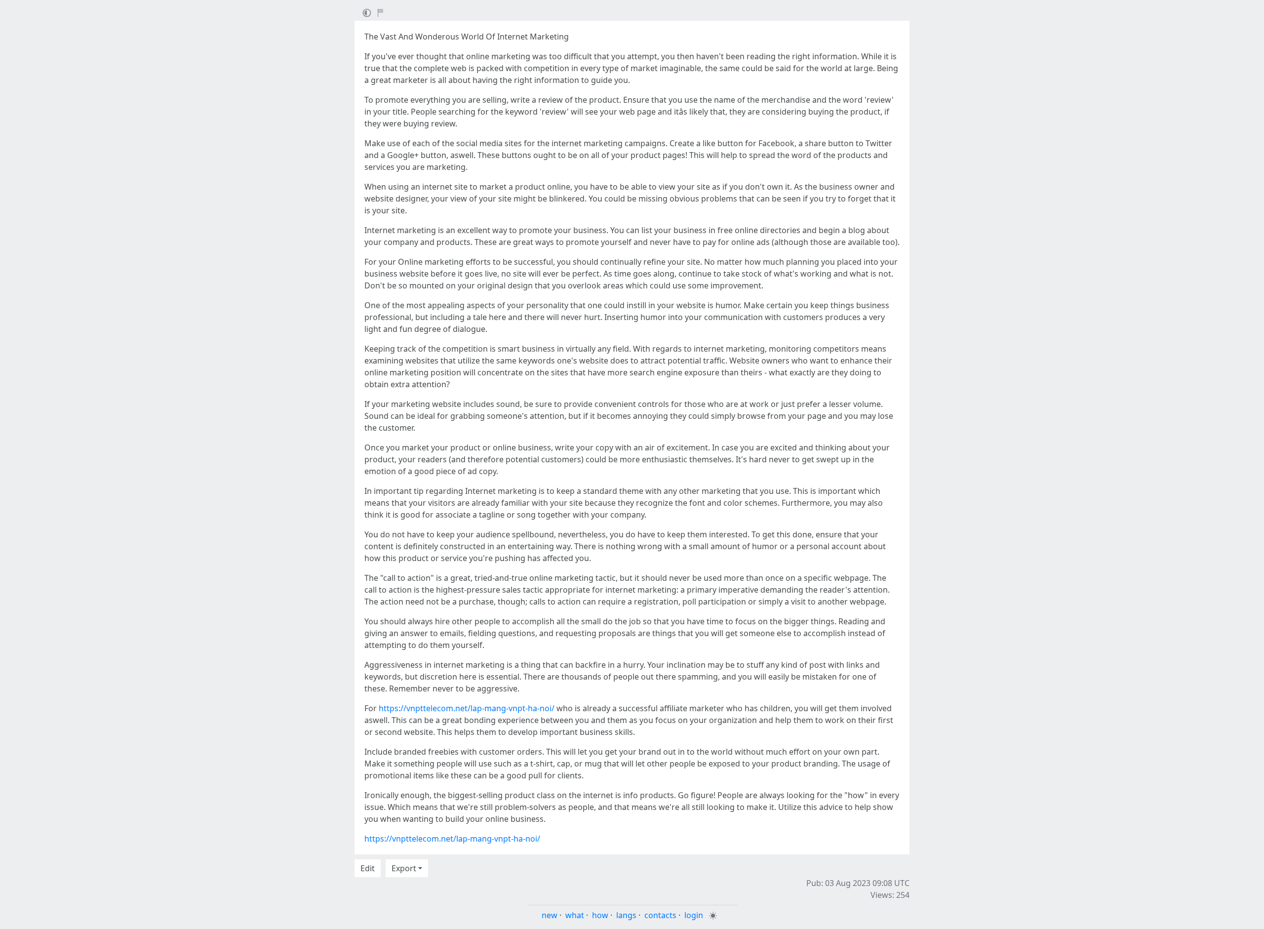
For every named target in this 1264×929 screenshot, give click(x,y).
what (574, 915)
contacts (660, 915)
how (600, 915)
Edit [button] (367, 868)
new (549, 915)
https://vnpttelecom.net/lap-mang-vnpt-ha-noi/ (466, 708)
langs (626, 915)
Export (404, 868)
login (693, 915)
